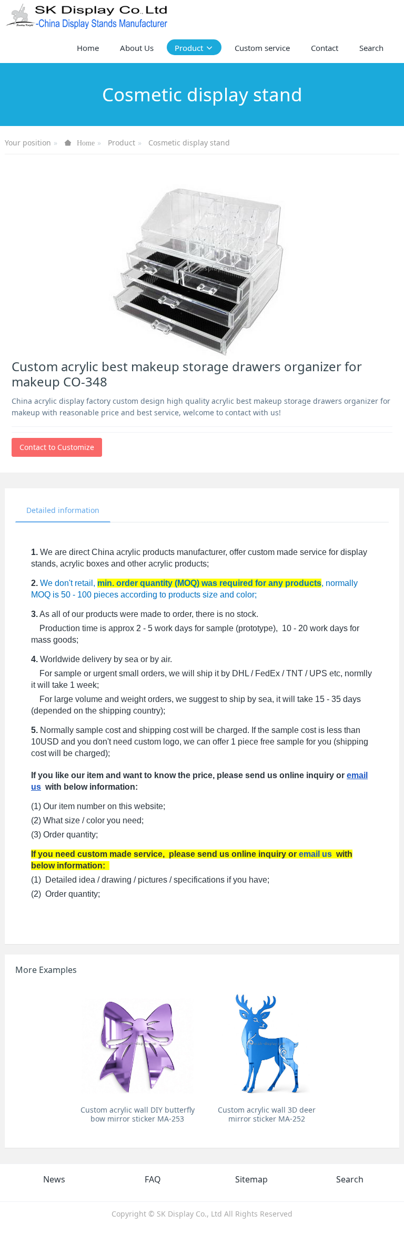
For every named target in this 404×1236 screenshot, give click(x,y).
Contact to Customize (56, 447)
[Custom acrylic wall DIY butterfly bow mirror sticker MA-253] (137, 1043)
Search (349, 1179)
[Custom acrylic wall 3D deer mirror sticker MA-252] (266, 1043)
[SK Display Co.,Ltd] (87, 16)
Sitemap (251, 1179)
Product (121, 143)
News (54, 1179)
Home (88, 48)
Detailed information (62, 510)
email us (315, 854)
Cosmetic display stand (189, 143)
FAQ (153, 1179)
